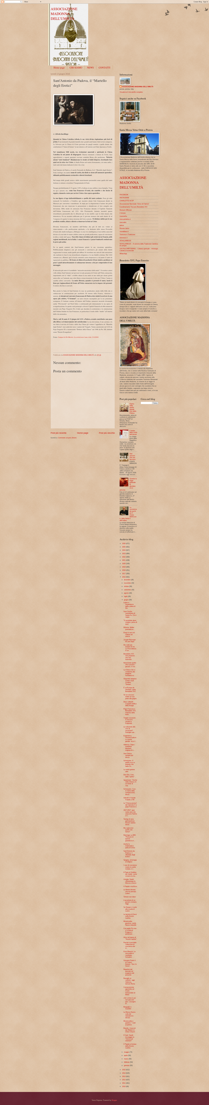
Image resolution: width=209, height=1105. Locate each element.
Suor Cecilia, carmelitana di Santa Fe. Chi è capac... (129, 614)
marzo (126, 1059)
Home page (59, 67)
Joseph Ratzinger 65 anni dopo (129, 640)
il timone (123, 213)
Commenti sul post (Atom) (67, 438)
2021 (124, 560)
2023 (124, 553)
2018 (124, 570)
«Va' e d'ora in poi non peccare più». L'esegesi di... (129, 1000)
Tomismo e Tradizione (127, 234)
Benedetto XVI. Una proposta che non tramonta (129, 656)
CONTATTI (104, 67)
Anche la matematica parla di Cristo (129, 846)
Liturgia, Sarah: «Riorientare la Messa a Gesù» (129, 881)
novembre (127, 583)
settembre (127, 590)
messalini (123, 222)
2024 (124, 550)
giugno (126, 600)
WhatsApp (123, 254)
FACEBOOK (124, 195)
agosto (126, 593)
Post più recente (58, 433)
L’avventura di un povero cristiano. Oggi (130, 902)
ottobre (126, 586)
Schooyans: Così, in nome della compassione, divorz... (129, 791)
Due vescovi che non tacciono (132, 456)
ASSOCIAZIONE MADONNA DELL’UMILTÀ (64, 13)
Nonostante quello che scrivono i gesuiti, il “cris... (130, 664)
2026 (124, 543)
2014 (124, 1073)
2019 (124, 567)
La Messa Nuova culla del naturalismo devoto (129, 1015)
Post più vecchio (107, 433)
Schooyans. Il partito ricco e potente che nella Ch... (129, 763)
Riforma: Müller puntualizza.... (129, 628)
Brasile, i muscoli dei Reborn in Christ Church (129, 1030)
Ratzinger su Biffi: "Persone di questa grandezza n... (129, 838)
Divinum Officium (126, 210)
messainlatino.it (125, 219)
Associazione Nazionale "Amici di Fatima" (134, 204)
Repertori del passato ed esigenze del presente (128, 972)
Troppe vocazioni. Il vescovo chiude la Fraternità (129, 720)
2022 (124, 557)
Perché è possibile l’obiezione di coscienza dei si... (129, 945)
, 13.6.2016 (78, 337)
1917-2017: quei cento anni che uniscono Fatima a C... (130, 813)
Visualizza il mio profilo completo (131, 92)
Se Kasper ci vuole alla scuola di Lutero (130, 909)
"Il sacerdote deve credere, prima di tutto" (130, 622)
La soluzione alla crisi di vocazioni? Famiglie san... (129, 729)
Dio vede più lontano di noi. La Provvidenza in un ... (129, 647)
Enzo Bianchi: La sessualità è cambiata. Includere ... (129, 954)
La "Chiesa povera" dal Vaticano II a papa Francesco (130, 805)
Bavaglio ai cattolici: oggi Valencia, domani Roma (129, 981)
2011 (124, 1083)
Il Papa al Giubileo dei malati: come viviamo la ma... (130, 874)
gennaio (127, 1065)
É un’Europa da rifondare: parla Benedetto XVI (129, 689)
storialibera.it (124, 231)
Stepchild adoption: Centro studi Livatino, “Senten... (130, 681)
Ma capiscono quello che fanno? (128, 830)
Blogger (114, 1100)
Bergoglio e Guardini (127, 1008)
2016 (124, 577)
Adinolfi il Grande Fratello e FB (129, 798)
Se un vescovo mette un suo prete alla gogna (129, 696)
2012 (124, 1080)
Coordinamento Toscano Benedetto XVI (133, 207)
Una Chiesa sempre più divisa (128, 755)
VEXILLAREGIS (125, 241)
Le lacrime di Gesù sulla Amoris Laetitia (130, 916)
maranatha (123, 216)
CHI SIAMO (76, 67)
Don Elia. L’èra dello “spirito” (128, 775)
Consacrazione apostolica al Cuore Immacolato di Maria (129, 991)
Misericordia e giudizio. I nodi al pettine (129, 1023)
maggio (127, 1052)
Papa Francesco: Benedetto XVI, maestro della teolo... (129, 711)
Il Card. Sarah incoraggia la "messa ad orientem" (128, 1038)
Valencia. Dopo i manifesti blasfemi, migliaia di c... (129, 747)
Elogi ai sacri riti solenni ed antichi (129, 634)
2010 (124, 1086)
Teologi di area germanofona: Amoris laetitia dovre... (129, 821)
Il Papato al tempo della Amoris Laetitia (129, 1046)
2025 (124, 547)
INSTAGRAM (124, 198)
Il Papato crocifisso (130, 886)
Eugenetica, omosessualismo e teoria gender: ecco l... (130, 738)
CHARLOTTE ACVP (127, 201)
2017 (124, 573)
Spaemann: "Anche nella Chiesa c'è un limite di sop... (130, 782)
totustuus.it (123, 238)
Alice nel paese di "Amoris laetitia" (130, 938)
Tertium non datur (129, 897)
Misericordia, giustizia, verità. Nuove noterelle (129, 923)
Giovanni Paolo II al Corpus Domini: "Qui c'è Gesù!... (130, 963)
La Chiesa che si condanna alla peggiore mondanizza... (129, 672)
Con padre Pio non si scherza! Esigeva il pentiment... (129, 931)
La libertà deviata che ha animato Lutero (129, 891)
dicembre (127, 580)
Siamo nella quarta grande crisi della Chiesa (133, 408)
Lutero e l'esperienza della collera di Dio (129, 605)
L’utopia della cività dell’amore (133, 432)
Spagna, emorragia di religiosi (130, 861)
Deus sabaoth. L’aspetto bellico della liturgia (130, 703)
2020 (124, 563)
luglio (126, 596)
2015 (124, 1070)
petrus (122, 225)
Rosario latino (124, 228)
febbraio (127, 1062)
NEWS (90, 67)
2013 (124, 1076)
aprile (126, 1055)
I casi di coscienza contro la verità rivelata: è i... (130, 867)
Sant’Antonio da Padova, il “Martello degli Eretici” (129, 853)
